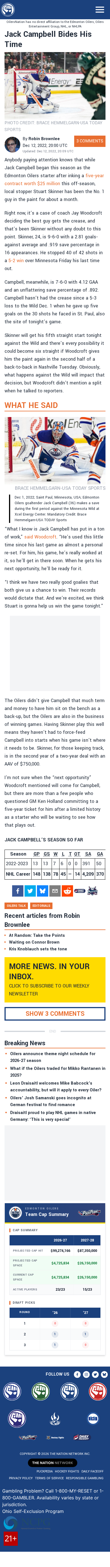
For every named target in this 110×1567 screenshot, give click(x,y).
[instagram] (86, 1374)
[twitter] (30, 891)
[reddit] (67, 891)
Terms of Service (49, 1478)
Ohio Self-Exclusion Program (33, 1511)
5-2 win (16, 260)
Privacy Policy (21, 1478)
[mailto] (55, 891)
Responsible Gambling (85, 1478)
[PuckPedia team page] (92, 891)
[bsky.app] (42, 891)
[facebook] (17, 891)
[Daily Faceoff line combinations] (79, 891)
